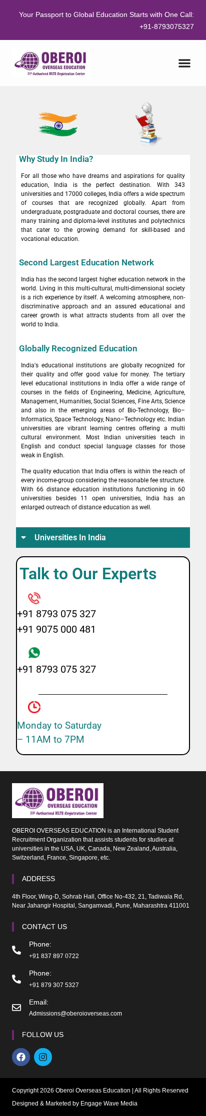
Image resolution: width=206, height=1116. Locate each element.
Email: (38, 1002)
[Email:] (16, 1007)
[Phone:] (16, 950)
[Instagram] (43, 1057)
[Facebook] (21, 1057)
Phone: (40, 944)
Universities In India (70, 537)
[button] (184, 63)
